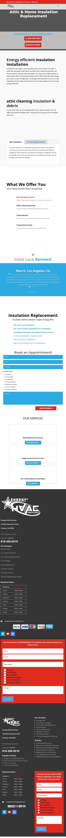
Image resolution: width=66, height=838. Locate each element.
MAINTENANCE (32, 442)
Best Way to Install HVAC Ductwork (47, 745)
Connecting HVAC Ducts (44, 743)
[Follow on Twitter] (3, 634)
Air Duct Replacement (36, 142)
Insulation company (7, 569)
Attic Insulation (15, 142)
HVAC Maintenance (7, 573)
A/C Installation (9, 379)
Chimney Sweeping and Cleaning (11, 577)
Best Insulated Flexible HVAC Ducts (47, 748)
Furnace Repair (9, 377)
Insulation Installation (10, 389)
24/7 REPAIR (32, 483)
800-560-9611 (34, 38)
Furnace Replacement (8, 565)
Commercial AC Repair (11, 765)
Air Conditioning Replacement (10, 557)
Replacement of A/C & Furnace (33, 458)
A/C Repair (8, 374)
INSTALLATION (32, 463)
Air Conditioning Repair (8, 553)
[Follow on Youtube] (8, 634)
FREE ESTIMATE (45, 408)
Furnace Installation (10, 382)
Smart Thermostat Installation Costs (15, 761)
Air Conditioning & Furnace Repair (33, 479)
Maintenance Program (11, 384)
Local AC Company (10, 763)
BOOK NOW (34, 45)
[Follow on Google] (13, 634)
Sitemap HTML (5, 549)
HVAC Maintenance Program (33, 438)
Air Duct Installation (10, 387)
